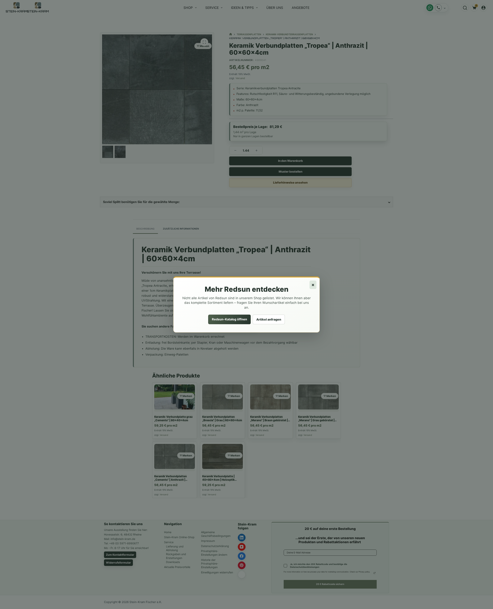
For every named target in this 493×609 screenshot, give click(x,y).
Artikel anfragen (268, 319)
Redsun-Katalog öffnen (229, 319)
